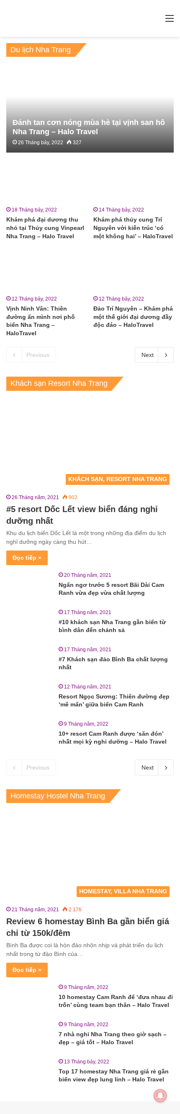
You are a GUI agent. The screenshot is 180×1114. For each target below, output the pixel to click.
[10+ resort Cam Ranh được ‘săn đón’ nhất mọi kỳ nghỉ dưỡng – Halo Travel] (29, 735)
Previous (37, 355)
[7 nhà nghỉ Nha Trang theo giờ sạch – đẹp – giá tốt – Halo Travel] (29, 1036)
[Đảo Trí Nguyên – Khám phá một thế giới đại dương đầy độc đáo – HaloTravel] (133, 270)
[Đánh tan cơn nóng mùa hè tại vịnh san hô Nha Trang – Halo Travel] (89, 109)
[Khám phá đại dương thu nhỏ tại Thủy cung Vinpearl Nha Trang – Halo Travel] (46, 181)
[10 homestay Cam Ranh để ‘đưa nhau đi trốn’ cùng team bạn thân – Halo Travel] (29, 999)
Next (147, 355)
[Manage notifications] (160, 1095)
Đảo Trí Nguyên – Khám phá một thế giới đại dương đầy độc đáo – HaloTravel (133, 316)
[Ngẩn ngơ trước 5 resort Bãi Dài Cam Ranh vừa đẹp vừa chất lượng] (29, 586)
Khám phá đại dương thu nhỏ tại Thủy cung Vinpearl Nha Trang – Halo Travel (45, 227)
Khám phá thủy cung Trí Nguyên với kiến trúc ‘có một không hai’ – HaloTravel (133, 227)
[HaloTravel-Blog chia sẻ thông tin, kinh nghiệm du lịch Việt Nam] (90, 18)
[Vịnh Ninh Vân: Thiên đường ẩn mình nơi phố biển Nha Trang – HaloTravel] (46, 270)
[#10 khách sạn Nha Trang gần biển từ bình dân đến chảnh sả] (29, 624)
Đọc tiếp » (27, 557)
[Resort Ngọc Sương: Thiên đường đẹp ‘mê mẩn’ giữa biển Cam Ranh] (29, 698)
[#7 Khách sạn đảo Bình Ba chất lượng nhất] (29, 661)
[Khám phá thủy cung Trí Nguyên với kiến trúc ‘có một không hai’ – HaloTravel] (133, 181)
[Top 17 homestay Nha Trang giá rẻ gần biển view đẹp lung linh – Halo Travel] (29, 1073)
